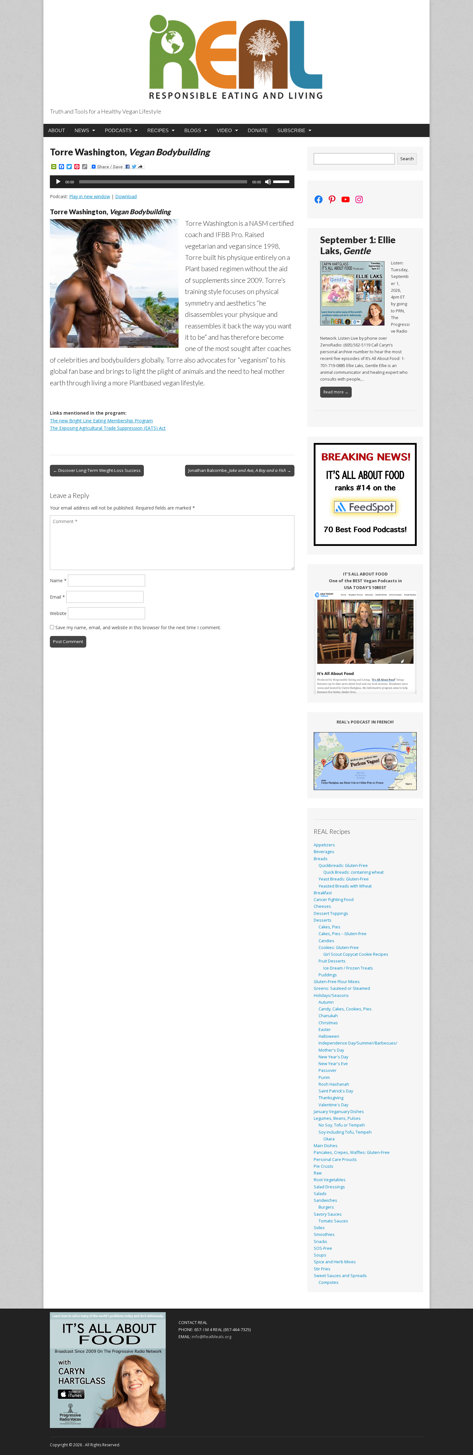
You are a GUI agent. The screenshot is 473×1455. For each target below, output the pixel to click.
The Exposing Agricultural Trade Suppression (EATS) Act (108, 428)
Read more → (335, 392)
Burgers (326, 1207)
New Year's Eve (333, 1063)
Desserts (322, 920)
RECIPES (158, 130)
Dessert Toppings (331, 913)
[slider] (282, 181)
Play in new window (89, 196)
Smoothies (324, 1234)
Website (58, 613)
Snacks (320, 1241)
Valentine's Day (333, 1105)
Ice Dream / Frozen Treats (348, 968)
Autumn (326, 1002)
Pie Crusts (323, 1166)
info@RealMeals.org (211, 1337)
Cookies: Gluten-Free (339, 947)
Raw (318, 1173)
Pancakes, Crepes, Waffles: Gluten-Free (352, 1152)
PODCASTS (118, 130)
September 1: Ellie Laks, (357, 245)
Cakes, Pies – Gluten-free (342, 933)
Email (57, 597)
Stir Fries (322, 1269)
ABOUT (56, 130)
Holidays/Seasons (331, 995)
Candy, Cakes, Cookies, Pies (345, 1009)
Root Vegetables (330, 1180)
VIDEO (224, 130)
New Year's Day (333, 1057)
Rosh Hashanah (334, 1084)
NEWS (82, 130)
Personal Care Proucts (335, 1159)
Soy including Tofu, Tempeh (345, 1132)
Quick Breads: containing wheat (353, 872)
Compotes (329, 1282)
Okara (329, 1139)
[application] (172, 181)
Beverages (324, 851)
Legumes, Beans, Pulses (337, 1118)
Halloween (329, 1036)
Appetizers (324, 845)
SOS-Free (323, 1248)
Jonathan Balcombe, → (239, 470)
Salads (320, 1193)
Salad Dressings (329, 1187)
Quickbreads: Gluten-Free (343, 865)
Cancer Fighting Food (334, 899)
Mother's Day (331, 1050)
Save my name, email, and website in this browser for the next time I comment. (138, 627)
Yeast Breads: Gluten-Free (344, 879)
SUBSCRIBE (291, 130)
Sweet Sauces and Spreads (340, 1275)
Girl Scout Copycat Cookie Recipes (355, 954)
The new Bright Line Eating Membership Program (101, 421)
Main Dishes (326, 1145)
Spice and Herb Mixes (335, 1262)
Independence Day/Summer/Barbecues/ (358, 1043)
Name (58, 580)
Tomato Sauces (333, 1221)
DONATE (258, 130)
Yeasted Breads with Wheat (345, 886)
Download (126, 196)
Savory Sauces (328, 1214)
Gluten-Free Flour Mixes (337, 981)
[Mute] (268, 182)
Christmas (328, 1023)
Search (407, 158)
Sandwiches (325, 1200)
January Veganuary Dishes (339, 1111)
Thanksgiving (331, 1097)
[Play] (58, 182)
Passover (328, 1070)
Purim (324, 1077)
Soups (320, 1255)
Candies (326, 941)
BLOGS (192, 130)
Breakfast (323, 893)
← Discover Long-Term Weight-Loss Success (97, 470)
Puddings (328, 975)
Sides (319, 1227)
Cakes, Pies (329, 927)
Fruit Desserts (332, 961)
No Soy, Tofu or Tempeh (342, 1125)
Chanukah (328, 1015)
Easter (325, 1029)
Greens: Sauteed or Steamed (342, 988)
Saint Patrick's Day (336, 1091)
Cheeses (322, 906)
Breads (321, 858)
